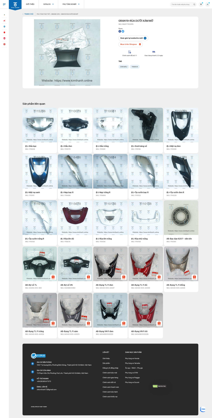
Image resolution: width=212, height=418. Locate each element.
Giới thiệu (30, 4)
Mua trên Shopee (128, 44)
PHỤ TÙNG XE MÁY (69, 4)
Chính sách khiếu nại (110, 397)
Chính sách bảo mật (110, 373)
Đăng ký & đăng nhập (110, 368)
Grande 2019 (55, 14)
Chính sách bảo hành (110, 392)
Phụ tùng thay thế (43, 14)
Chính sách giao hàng (110, 378)
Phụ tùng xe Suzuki (132, 382)
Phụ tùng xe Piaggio (132, 378)
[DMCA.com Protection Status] (159, 386)
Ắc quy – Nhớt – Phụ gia (134, 368)
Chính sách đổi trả (109, 382)
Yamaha (135, 67)
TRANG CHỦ (28, 14)
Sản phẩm (106, 363)
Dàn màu (123, 67)
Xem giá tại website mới (131, 38)
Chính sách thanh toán (111, 387)
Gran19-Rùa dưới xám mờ (69, 14)
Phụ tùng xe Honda (132, 358)
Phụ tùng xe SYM (131, 373)
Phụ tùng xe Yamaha (132, 363)
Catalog (47, 4)
